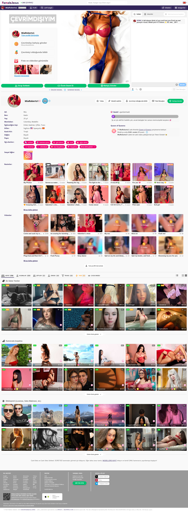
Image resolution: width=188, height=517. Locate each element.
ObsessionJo (101, 389)
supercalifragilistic (134, 425)
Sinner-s (162, 425)
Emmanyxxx (8, 425)
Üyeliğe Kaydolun (77, 479)
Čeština (5, 479)
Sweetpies (38, 329)
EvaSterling (132, 389)
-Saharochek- (70, 425)
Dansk (15, 481)
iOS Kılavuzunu (15, 499)
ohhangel (131, 305)
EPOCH (60, 509)
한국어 (35, 481)
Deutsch (25, 486)
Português (26, 479)
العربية (34, 486)
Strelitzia (69, 305)
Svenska (15, 486)
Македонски (26, 487)
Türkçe (35, 476)
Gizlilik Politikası (48, 481)
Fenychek (7, 305)
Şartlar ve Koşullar (49, 482)
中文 (34, 479)
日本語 (35, 482)
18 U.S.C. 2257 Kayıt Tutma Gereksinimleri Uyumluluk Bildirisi (18, 505)
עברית (34, 487)
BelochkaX (100, 425)
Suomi (14, 476)
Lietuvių (5, 482)
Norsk (14, 482)
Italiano (25, 484)
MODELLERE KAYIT (110, 460)
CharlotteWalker (133, 365)
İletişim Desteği (48, 477)
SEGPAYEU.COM (68, 509)
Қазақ (34, 477)
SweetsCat (162, 305)
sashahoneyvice (40, 425)
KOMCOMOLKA (71, 365)
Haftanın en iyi (77, 476)
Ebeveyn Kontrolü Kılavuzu (51, 486)
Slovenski (15, 479)
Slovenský (26, 476)
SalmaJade (100, 365)
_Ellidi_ (37, 449)
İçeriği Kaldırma (48, 489)
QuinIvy (37, 389)
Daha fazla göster (93, 334)
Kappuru (69, 389)
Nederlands (26, 489)
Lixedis (37, 305)
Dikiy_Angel (101, 449)
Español (15, 484)
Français (25, 482)
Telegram (103, 483)
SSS (45, 476)
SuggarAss (131, 329)
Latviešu (5, 486)
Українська (6, 489)
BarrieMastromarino (104, 329)
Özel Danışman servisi (50, 479)
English (5, 476)
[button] (46, 7)
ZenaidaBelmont (164, 389)
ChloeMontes (8, 389)
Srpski (15, 477)
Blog (100, 480)
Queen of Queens (145, 130)
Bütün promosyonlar (78, 477)
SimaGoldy (7, 365)
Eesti (4, 481)
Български (6, 484)
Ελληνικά (15, 487)
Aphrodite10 (163, 329)
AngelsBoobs (70, 449)
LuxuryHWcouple (103, 305)
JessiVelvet (38, 365)
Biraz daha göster (31, 210)
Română (25, 477)
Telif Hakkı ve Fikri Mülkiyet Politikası (54, 484)
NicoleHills (162, 365)
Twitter (103, 476)
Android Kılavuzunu (28, 499)
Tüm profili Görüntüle (30, 35)
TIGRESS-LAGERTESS (10, 329)
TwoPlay (162, 449)
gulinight (69, 329)
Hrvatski (25, 481)
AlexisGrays (132, 449)
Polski (4, 487)
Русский (5, 477)
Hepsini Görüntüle (21, 76)
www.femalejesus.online (28, 509)
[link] (55, 90)
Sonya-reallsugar (10, 449)
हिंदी (34, 484)
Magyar (15, 489)
